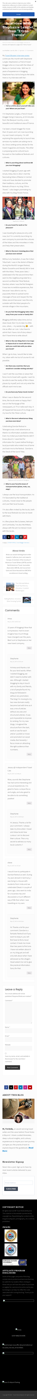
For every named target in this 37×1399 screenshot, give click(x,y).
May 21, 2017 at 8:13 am (14, 621)
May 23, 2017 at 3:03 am (16, 661)
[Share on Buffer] (21, 537)
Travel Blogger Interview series (17, 55)
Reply (29, 648)
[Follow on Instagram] (25, 1087)
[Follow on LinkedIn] (20, 1087)
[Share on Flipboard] (25, 537)
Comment (9, 1000)
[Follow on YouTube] (30, 1087)
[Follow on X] (11, 1087)
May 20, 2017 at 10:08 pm (14, 773)
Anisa (10, 618)
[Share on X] (9, 537)
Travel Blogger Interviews (22, 42)
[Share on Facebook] (4, 537)
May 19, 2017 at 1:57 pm (14, 865)
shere (10, 862)
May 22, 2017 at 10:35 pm (17, 921)
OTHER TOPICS (11, 42)
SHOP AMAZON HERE (18, 1336)
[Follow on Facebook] (6, 1087)
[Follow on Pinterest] (16, 1087)
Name (7, 1027)
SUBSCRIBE (11, 1189)
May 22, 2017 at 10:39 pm (17, 817)
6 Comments (30, 50)
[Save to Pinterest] (13, 537)
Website (7, 1045)
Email (7, 1036)
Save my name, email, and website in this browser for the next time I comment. (17, 1058)
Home (4, 42)
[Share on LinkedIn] (17, 537)
